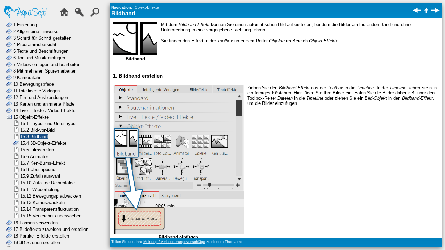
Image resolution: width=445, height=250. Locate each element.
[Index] (81, 15)
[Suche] (97, 15)
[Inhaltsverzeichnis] (66, 15)
